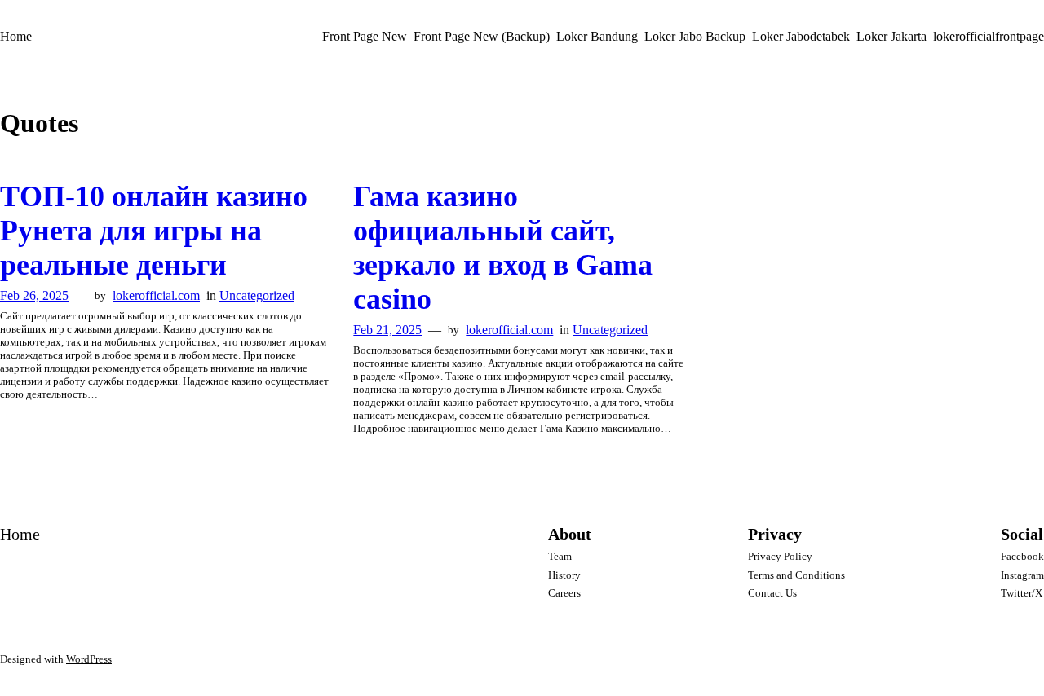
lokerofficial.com (156, 295)
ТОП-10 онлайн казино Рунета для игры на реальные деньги (153, 230)
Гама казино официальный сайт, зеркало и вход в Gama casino (502, 247)
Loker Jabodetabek (801, 36)
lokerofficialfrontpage (988, 36)
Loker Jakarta (891, 36)
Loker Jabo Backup (694, 36)
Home (16, 36)
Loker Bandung (597, 36)
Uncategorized (256, 295)
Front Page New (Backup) (482, 36)
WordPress (89, 659)
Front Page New (364, 36)
